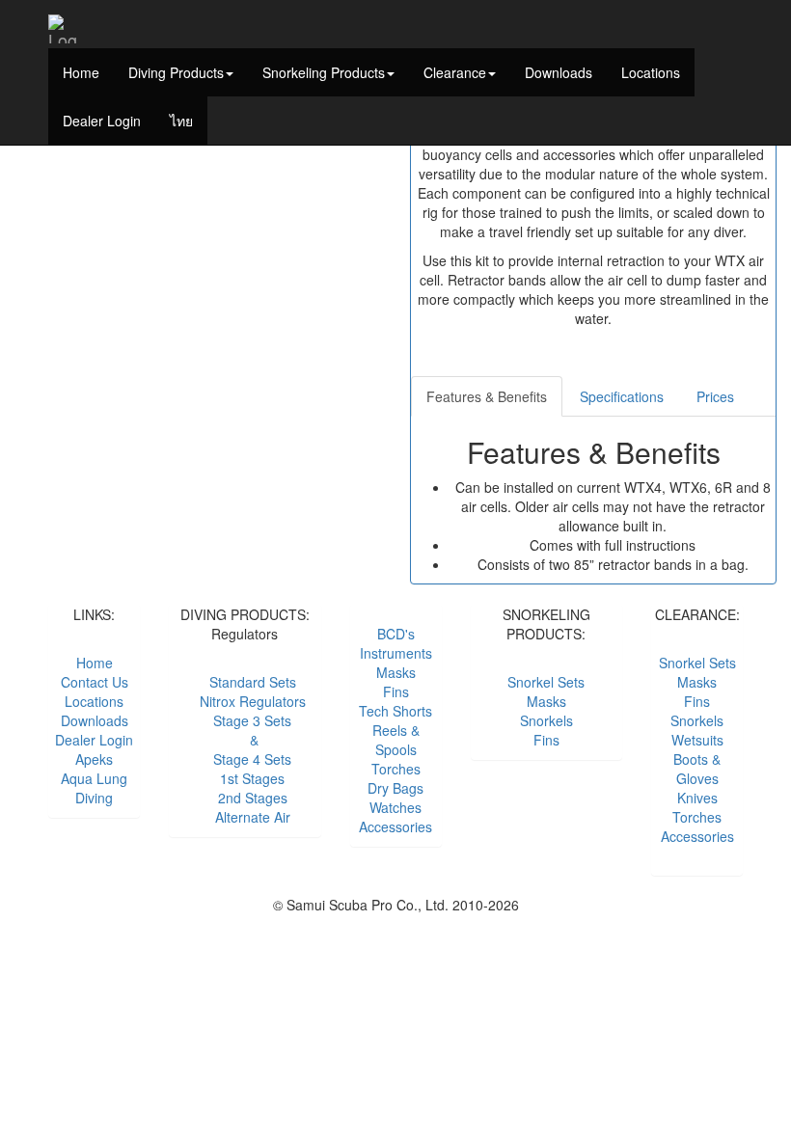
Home (81, 72)
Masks (396, 672)
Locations (650, 72)
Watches (395, 807)
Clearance (454, 72)
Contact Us (94, 681)
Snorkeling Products (323, 72)
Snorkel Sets (546, 681)
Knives (697, 797)
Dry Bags (395, 788)
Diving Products (176, 72)
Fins (396, 691)
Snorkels (696, 720)
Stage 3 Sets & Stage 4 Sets (244, 740)
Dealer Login (102, 120)
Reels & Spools (396, 739)
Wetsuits (697, 739)
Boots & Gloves (697, 768)
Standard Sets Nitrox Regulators (245, 691)
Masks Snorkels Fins (546, 720)
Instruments (396, 653)
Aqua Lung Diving (94, 788)
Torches (396, 768)
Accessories (395, 826)
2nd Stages (245, 797)
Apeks (94, 759)
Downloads (558, 72)
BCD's (396, 633)
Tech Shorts (395, 710)
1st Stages (245, 778)
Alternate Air (245, 816)
